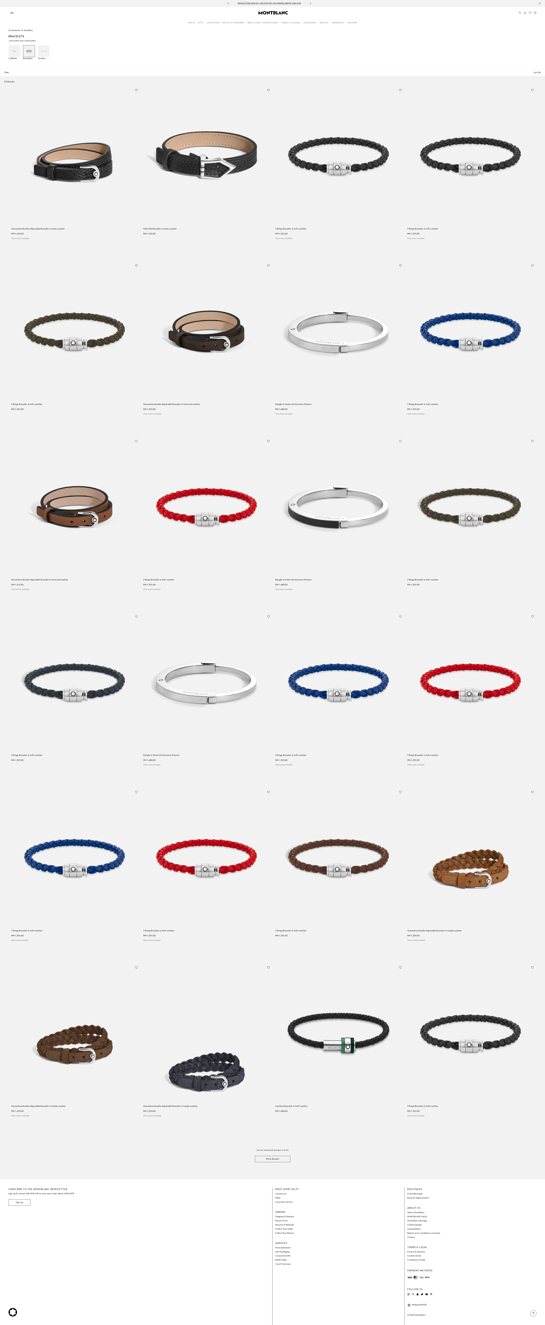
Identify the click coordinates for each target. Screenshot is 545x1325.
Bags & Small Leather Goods (263, 23)
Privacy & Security (416, 1252)
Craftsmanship (414, 1225)
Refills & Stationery (234, 23)
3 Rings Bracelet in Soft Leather (290, 229)
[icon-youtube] (426, 1294)
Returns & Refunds (284, 1225)
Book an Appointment (418, 1198)
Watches (323, 23)
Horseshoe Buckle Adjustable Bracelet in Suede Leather (434, 931)
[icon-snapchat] (417, 1294)
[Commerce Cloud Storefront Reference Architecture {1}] (273, 13)
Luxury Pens (213, 23)
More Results (272, 1159)
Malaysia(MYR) (419, 1305)
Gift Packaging (282, 1252)
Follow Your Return (284, 1233)
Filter (6, 73)
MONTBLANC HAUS (417, 1217)
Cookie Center (414, 1256)
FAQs (277, 1198)
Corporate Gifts (283, 1256)
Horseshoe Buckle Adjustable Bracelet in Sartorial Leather (171, 404)
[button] (525, 12)
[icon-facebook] (413, 1294)
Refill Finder (281, 1260)
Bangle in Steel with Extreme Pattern (293, 404)
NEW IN (191, 23)
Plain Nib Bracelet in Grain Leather (160, 229)
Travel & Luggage (290, 23)
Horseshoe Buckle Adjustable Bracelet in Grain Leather (38, 229)
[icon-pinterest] (431, 1294)
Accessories (309, 23)
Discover (352, 23)
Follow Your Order (284, 1229)
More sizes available (284, 238)
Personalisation (283, 1248)
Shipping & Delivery (284, 1217)
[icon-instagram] (408, 1294)
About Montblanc (416, 1213)
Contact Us (280, 1194)
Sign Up (19, 1202)
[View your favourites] (530, 13)
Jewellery (28, 30)
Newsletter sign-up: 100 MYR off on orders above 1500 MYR (269, 3)
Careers (411, 1237)
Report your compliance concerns (423, 1233)
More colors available (20, 238)
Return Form (281, 1221)
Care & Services (283, 1264)
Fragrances (338, 23)
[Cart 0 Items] (535, 13)
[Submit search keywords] (520, 13)
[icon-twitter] (422, 1294)
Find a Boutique (415, 1194)
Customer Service (284, 1202)
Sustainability (414, 1229)
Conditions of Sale (416, 1260)
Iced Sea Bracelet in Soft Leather (291, 1106)
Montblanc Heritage (417, 1221)
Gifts (200, 23)
